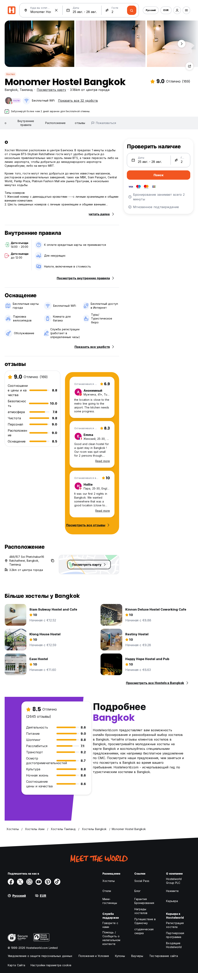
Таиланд (26, 90)
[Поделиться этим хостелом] (189, 66)
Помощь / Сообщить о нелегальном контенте (111, 938)
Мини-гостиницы (109, 901)
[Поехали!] (131, 10)
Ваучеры (137, 956)
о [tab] (5, 123)
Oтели (106, 891)
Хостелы (108, 880)
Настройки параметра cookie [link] (51, 965)
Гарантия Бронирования (144, 901)
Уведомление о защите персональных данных (40, 956)
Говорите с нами (110, 925)
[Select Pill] (177, 10)
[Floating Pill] (181, 44)
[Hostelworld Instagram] (29, 882)
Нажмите (172, 891)
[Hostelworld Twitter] (20, 882)
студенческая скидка (144, 931)
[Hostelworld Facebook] (11, 882)
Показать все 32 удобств (78, 101)
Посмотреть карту (51, 90)
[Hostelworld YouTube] (39, 882)
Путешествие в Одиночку (145, 921)
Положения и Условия (94, 956)
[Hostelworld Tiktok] (57, 882)
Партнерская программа (175, 935)
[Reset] (56, 10)
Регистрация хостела (175, 925)
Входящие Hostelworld (174, 945)
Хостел (10, 74)
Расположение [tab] (55, 123)
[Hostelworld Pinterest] (48, 882)
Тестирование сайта (163, 956)
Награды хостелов (141, 911)
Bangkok (11, 90)
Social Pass (141, 880)
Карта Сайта (16, 965)
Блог (137, 891)
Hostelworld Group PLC (174, 880)
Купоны (120, 956)
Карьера (172, 901)
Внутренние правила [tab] (26, 122)
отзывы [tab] (80, 123)
